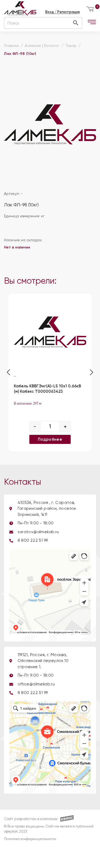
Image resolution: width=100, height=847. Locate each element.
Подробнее (50, 439)
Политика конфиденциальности (30, 839)
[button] (91, 372)
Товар (71, 46)
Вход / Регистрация (62, 12)
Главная (11, 46)
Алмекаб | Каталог (42, 46)
